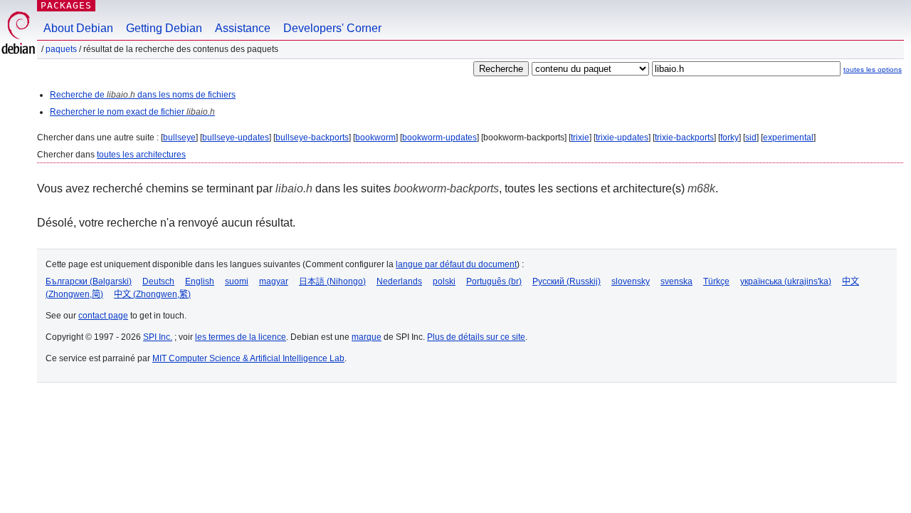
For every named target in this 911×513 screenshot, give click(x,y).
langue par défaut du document (456, 264)
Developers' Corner (332, 28)
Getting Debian (164, 28)
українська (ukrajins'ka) (785, 281)
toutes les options (872, 69)
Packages (66, 5)
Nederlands (399, 281)
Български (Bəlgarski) (89, 281)
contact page (103, 316)
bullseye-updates (235, 137)
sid (751, 137)
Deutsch (158, 281)
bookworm (375, 137)
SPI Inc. (157, 337)
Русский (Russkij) (566, 281)
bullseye (179, 137)
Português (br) (494, 281)
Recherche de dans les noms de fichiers (143, 95)
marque (366, 337)
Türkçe (716, 281)
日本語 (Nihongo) (332, 281)
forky (729, 137)
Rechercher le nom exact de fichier (132, 112)
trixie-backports (684, 137)
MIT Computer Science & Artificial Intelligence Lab (248, 358)
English (199, 281)
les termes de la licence (240, 337)
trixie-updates (622, 137)
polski (444, 281)
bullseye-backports (312, 137)
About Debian (78, 28)
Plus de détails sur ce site (476, 337)
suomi (236, 281)
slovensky (630, 281)
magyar (273, 281)
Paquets (61, 49)
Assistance (242, 28)
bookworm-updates (439, 137)
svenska (676, 281)
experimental (788, 137)
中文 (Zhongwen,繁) (152, 294)
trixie (580, 137)
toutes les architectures (141, 155)
